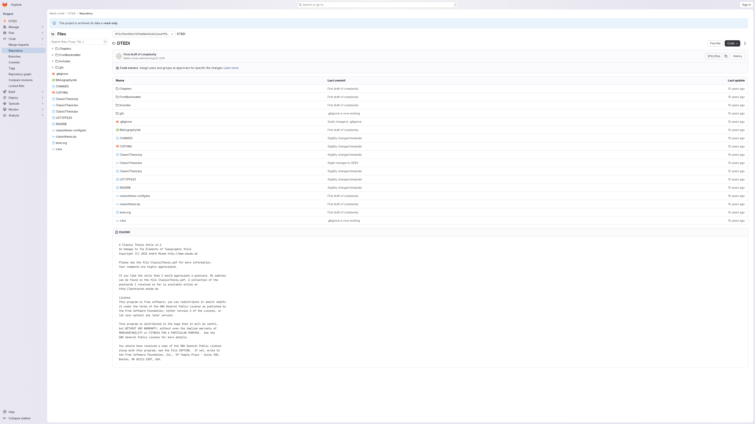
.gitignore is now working (344, 113)
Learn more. (231, 67)
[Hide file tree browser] (53, 34)
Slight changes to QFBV (343, 162)
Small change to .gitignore (345, 121)
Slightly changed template (345, 138)
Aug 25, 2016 (157, 58)
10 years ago (736, 88)
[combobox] (79, 42)
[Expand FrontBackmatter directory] (52, 55)
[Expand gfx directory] (52, 67)
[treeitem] (79, 49)
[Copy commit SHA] (726, 56)
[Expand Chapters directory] (52, 48)
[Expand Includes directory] (52, 61)
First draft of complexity (140, 54)
